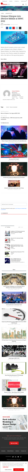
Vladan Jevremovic (10, 306)
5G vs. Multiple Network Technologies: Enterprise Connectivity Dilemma (16, 260)
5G (11, 262)
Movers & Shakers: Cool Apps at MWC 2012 (10, 113)
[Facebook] (20, 456)
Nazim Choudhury (11, 142)
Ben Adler (11, 376)
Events (2, 13)
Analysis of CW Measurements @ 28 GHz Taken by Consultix (18, 232)
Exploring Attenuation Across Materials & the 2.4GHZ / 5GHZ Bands (17, 246)
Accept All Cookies (19, 469)
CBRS (13, 262)
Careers (10, 1)
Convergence (16, 262)
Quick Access (23, 1)
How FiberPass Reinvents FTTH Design (17, 252)
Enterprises (13, 233)
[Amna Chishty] (7, 93)
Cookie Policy (5, 467)
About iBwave (10, 450)
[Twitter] (13, 456)
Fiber (12, 254)
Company (3, 450)
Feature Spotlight (9, 13)
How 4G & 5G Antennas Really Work (17, 239)
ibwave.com (4, 1)
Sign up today (14, 443)
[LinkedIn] (15, 456)
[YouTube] (18, 456)
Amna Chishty (7, 24)
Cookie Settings (8, 469)
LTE (23, 262)
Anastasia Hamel (10, 393)
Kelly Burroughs (11, 160)
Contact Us (17, 1)
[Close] (25, 463)
